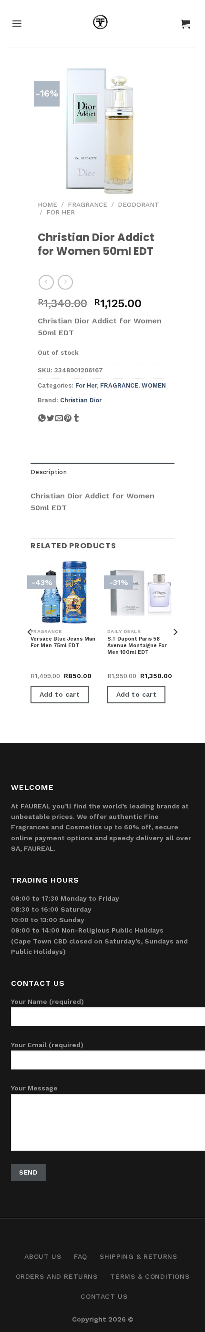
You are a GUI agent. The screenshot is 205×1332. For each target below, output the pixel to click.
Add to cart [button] (60, 694)
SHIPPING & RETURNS (138, 1256)
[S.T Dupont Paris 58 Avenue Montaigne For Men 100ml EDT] (140, 592)
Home (47, 204)
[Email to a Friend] (59, 421)
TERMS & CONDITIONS (149, 1276)
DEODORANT (138, 204)
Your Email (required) (47, 1045)
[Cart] (185, 23)
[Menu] (16, 23)
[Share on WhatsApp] (42, 421)
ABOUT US (42, 1256)
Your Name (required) (47, 1001)
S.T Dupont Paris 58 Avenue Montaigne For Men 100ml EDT (137, 646)
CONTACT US (104, 1296)
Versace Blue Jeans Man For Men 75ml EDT (63, 642)
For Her (60, 212)
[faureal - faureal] (102, 23)
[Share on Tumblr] (76, 421)
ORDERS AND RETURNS (57, 1276)
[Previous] (30, 651)
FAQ (80, 1256)
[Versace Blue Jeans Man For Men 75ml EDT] (64, 592)
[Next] (175, 651)
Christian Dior (81, 400)
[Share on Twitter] (50, 421)
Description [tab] (49, 472)
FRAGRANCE (87, 204)
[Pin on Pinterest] (67, 421)
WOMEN (154, 385)
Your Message (34, 1088)
